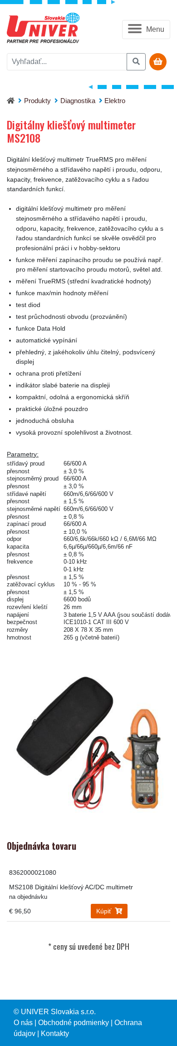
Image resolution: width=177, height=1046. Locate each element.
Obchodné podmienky (73, 1022)
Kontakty (55, 1033)
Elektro (114, 100)
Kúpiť (104, 911)
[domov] (11, 100)
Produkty (37, 100)
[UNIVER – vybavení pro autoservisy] (43, 29)
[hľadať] (136, 61)
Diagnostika (77, 100)
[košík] (158, 62)
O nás (23, 1022)
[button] (146, 29)
